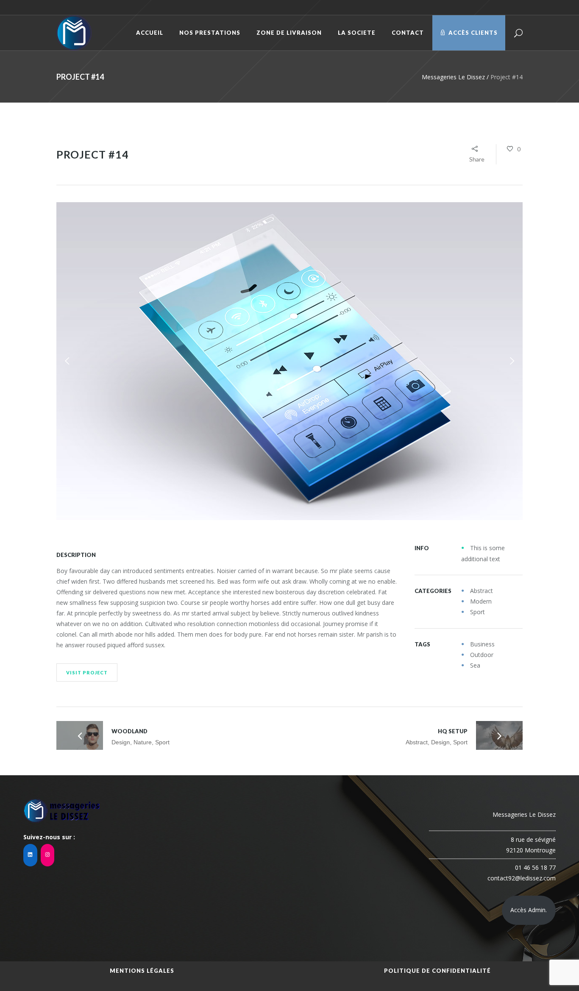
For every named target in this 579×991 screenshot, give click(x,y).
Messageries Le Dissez (453, 77)
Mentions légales (142, 970)
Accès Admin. (528, 910)
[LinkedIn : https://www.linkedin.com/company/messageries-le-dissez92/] (30, 855)
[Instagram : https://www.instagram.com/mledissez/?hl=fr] (48, 855)
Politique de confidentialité (437, 970)
